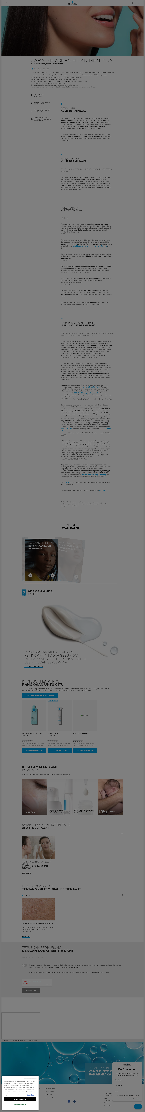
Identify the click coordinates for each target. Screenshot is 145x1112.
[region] (20, 1093)
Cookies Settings (20, 1104)
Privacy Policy (30, 1095)
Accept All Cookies (20, 1099)
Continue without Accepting (30, 1078)
